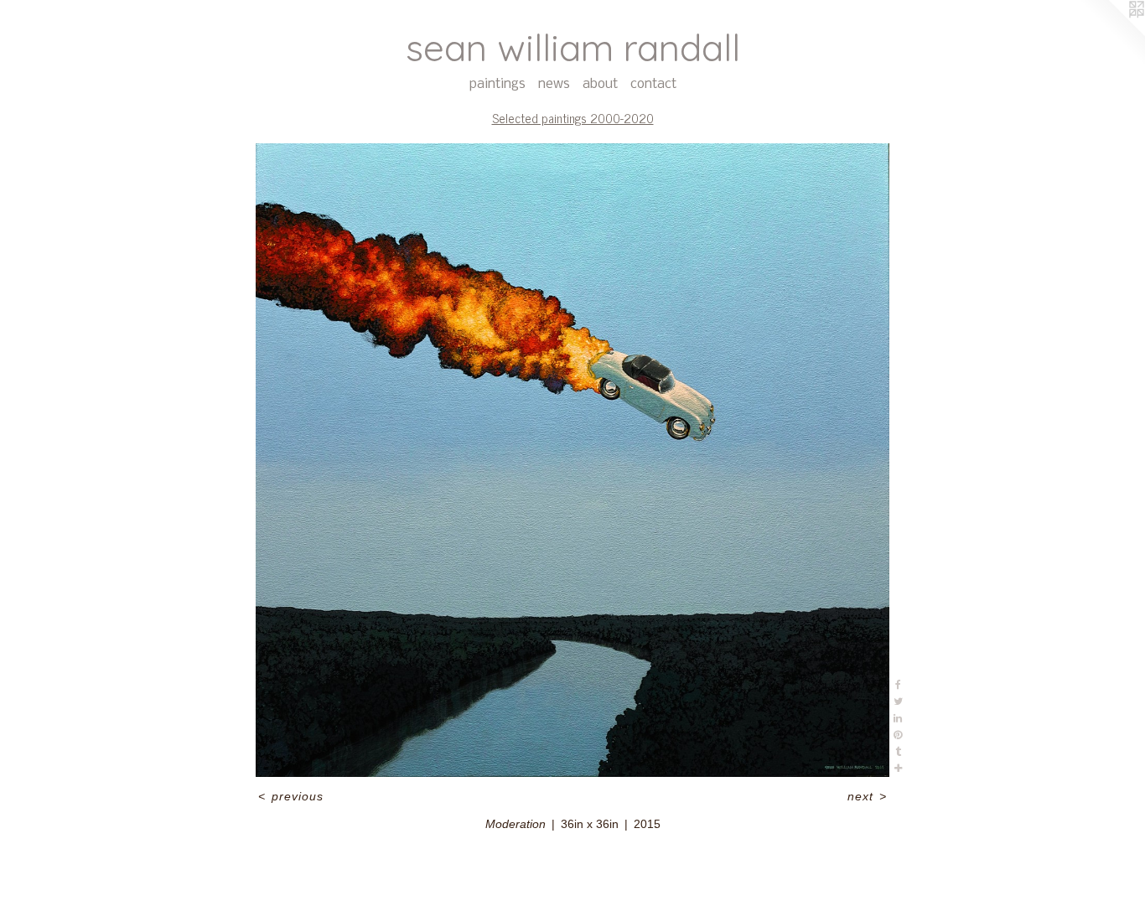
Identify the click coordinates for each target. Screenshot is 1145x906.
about (600, 84)
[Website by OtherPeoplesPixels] (1111, 33)
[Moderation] (573, 460)
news (554, 84)
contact (653, 84)
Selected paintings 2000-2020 (573, 117)
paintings (497, 84)
